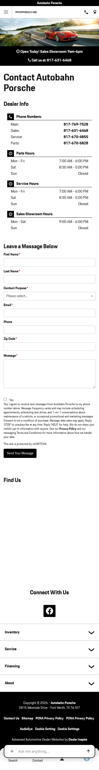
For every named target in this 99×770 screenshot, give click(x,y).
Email (8, 305)
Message (11, 355)
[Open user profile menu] (62, 758)
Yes (11, 400)
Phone (8, 322)
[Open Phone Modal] (86, 12)
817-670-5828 (76, 143)
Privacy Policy (67, 429)
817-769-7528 (76, 124)
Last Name (12, 271)
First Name (12, 254)
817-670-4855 (76, 137)
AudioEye (26, 729)
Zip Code (10, 338)
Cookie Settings (68, 729)
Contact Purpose (16, 288)
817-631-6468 (76, 131)
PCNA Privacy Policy (50, 718)
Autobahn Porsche (63, 703)
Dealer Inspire (77, 739)
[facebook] (49, 611)
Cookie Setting (45, 729)
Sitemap (27, 718)
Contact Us (11, 718)
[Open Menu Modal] (6, 12)
